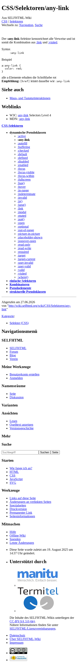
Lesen (13, 421)
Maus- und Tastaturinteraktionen (30, 98)
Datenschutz (17, 635)
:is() (20, 201)
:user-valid (24, 266)
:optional (23, 226)
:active (22, 136)
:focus (21, 168)
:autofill (22, 143)
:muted (22, 215)
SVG (13, 482)
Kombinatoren (19, 284)
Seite (13, 393)
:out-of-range (26, 230)
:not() (21, 219)
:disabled (23, 161)
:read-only (24, 244)
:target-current (26, 259)
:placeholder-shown (30, 237)
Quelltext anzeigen (21, 424)
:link (39, 42)
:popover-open (27, 241)
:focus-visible (26, 172)
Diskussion (17, 397)
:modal (22, 212)
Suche (39, 25)
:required (23, 252)
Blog (13, 355)
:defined (23, 158)
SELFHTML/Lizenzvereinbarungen (32, 628)
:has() (21, 183)
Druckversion (18, 509)
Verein (14, 359)
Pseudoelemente (20, 288)
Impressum (16, 642)
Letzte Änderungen (22, 542)
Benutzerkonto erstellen (24, 374)
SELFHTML (18, 348)
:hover (22, 186)
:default (22, 154)
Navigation (26, 25)
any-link (23, 115)
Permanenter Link (21, 512)
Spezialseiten (18, 505)
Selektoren (16, 21)
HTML (14, 472)
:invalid (22, 197)
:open (21, 223)
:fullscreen (24, 179)
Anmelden (16, 378)
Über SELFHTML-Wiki (25, 639)
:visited (52, 42)
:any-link (24, 119)
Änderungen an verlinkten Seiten (30, 501)
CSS (4, 21)
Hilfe (13, 532)
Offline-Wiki (18, 535)
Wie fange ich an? (21, 468)
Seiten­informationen (22, 516)
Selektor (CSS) (19, 323)
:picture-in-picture (29, 233)
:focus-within (26, 176)
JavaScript (16, 479)
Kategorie (8, 316)
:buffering (24, 147)
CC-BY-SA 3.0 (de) (22, 621)
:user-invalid (25, 262)
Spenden (15, 539)
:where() (23, 277)
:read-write (24, 248)
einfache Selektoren (23, 280)
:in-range (23, 190)
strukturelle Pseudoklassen (28, 291)
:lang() (22, 205)
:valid (21, 270)
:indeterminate (26, 194)
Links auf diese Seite (23, 498)
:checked (23, 150)
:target (21, 255)
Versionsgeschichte (22, 428)
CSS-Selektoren (12, 125)
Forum (14, 351)
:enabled (23, 165)
